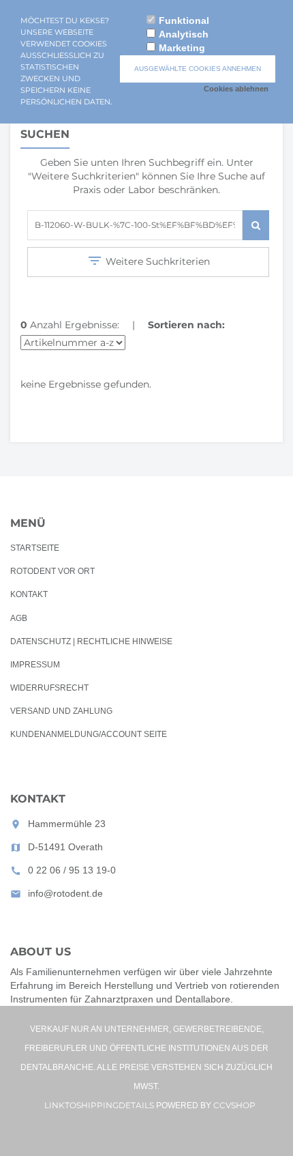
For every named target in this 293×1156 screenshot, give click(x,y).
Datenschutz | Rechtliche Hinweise (91, 641)
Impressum (35, 664)
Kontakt (29, 594)
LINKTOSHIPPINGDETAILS (99, 1105)
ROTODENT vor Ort (52, 571)
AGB (18, 618)
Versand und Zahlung (61, 711)
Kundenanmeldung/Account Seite (88, 734)
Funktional (184, 20)
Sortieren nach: (186, 325)
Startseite (34, 548)
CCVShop (234, 1105)
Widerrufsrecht (49, 688)
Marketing (182, 47)
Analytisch (184, 34)
